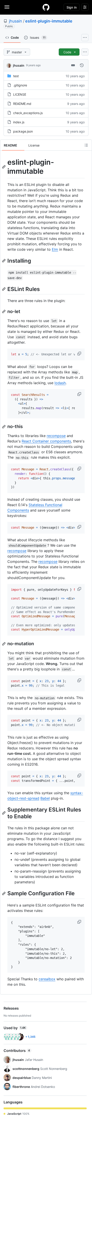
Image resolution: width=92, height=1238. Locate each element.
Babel (45, 798)
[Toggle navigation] (7, 7)
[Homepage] (46, 7)
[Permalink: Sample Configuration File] (4, 893)
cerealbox (47, 979)
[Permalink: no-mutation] (4, 644)
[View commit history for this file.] (82, 65)
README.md (22, 104)
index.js (18, 122)
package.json (23, 131)
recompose (56, 435)
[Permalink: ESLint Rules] (4, 289)
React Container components (46, 441)
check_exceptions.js (28, 113)
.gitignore (20, 85)
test (16, 76)
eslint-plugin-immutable (48, 21)
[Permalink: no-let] (4, 311)
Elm (55, 249)
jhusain (15, 21)
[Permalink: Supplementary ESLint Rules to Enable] (4, 813)
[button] (80, 353)
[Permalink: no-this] (4, 427)
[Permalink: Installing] (4, 260)
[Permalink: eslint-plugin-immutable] (4, 167)
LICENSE (19, 94)
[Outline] (86, 145)
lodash (60, 383)
